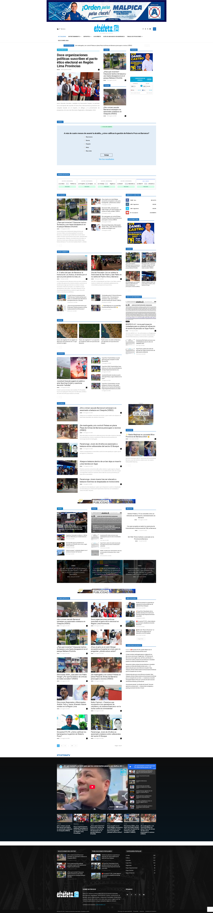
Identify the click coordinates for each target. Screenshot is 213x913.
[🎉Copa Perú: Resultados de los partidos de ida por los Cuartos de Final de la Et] (130, 613)
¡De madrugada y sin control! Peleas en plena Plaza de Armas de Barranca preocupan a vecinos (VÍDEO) (112, 218)
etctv (58, 69)
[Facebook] (143, 29)
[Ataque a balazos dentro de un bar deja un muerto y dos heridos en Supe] (149, 276)
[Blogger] (127, 894)
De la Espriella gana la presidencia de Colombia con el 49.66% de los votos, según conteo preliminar (76, 544)
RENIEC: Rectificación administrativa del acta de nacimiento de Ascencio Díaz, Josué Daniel (111, 552)
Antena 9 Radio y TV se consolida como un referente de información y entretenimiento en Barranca (140, 516)
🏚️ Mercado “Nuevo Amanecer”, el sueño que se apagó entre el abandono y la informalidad (145, 631)
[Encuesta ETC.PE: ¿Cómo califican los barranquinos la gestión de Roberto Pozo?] (72, 722)
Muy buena (89, 137)
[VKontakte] (143, 894)
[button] (154, 29)
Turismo (93, 269)
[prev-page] (58, 245)
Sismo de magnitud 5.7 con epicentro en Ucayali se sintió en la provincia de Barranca (89, 341)
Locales (59, 219)
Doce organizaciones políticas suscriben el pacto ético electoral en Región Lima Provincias (77, 60)
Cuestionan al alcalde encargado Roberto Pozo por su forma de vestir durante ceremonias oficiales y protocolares (140, 679)
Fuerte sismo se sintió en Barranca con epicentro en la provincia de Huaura (110, 341)
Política (93, 644)
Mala (87, 147)
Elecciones (93, 616)
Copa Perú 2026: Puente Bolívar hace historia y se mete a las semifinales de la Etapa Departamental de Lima (112, 368)
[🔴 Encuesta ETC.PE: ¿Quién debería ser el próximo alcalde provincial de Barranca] (130, 624)
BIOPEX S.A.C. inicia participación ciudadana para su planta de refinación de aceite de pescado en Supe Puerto (140, 326)
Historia (59, 269)
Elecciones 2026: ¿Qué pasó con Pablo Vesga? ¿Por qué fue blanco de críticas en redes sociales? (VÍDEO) (106, 45)
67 (72, 745)
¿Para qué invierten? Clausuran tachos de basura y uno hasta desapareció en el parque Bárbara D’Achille (115, 75)
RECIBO (147, 83)
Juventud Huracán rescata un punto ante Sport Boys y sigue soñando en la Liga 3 (112, 376)
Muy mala (89, 151)
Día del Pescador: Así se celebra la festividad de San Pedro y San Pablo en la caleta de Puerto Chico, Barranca (106, 275)
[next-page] (61, 245)
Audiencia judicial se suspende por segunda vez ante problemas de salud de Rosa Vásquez (145, 604)
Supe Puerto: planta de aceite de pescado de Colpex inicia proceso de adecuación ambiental (145, 350)
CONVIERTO (135, 83)
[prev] (146, 46)
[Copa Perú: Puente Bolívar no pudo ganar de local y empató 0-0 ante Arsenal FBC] (95, 360)
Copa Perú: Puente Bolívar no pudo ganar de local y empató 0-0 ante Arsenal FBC (111, 359)
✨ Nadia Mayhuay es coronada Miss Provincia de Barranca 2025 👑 (140, 436)
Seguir (154, 204)
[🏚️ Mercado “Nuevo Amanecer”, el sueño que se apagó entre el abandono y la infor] (130, 632)
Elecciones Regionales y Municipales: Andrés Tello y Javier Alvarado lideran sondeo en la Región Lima (111, 226)
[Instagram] (145, 29)
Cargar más (140, 639)
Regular (88, 144)
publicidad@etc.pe (100, 904)
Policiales (59, 616)
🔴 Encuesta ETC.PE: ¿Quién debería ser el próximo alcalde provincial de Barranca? (145, 623)
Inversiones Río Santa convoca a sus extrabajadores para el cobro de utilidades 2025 (145, 341)
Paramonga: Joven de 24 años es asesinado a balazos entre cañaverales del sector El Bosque (106, 734)
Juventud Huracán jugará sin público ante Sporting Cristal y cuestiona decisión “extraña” (71, 383)
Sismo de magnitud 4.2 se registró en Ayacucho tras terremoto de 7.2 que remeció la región (67, 341)
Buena (88, 140)
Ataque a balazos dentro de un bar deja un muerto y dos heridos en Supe (148, 284)
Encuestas (59, 729)
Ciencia (58, 337)
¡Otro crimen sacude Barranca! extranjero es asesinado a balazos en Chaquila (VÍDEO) (113, 110)
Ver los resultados (106, 159)
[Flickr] (135, 894)
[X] (148, 29)
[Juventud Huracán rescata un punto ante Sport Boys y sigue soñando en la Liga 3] (95, 377)
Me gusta (153, 200)
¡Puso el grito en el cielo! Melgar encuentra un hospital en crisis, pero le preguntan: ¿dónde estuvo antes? (111, 201)
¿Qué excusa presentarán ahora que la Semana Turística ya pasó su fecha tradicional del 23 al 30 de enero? (77, 307)
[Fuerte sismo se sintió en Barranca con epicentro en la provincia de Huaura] (111, 331)
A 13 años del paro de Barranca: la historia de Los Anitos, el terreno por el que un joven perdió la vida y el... (72, 275)
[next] (148, 46)
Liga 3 (58, 378)
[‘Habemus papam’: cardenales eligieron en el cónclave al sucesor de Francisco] (60, 552)
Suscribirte (153, 212)
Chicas (127, 455)
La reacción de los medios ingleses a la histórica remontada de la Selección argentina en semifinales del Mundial (71, 527)
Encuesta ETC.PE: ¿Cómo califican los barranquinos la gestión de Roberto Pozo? (71, 734)
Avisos (127, 321)
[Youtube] (150, 29)
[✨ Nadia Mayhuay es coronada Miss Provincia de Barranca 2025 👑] (95, 308)
